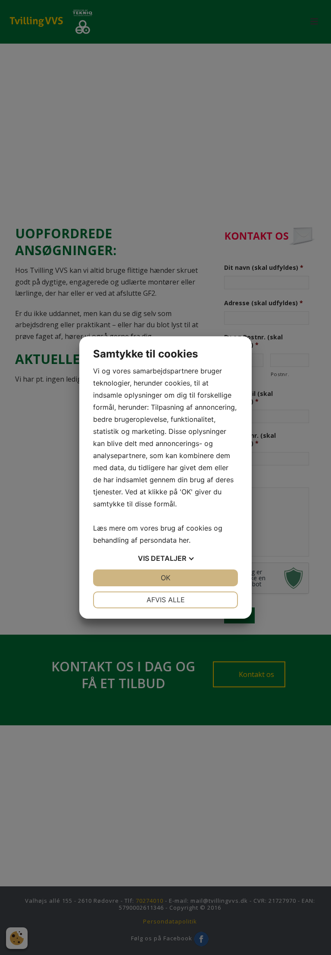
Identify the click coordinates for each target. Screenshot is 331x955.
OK (165, 577)
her (184, 540)
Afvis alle (166, 599)
